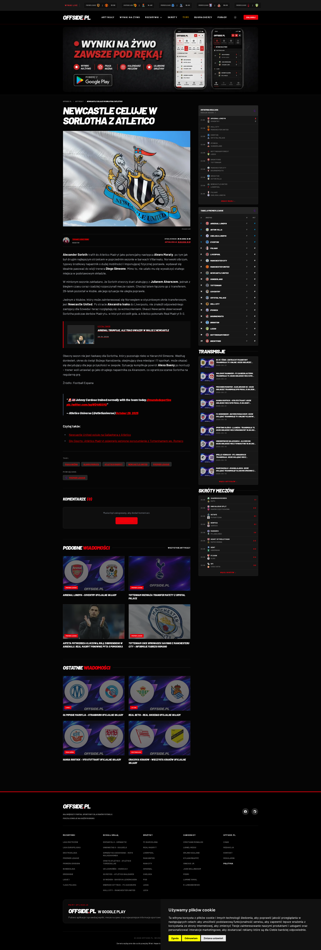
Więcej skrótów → (228, 572)
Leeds (213, 328)
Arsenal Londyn (218, 223)
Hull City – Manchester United (119, 890)
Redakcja (228, 847)
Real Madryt (150, 847)
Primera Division (71, 863)
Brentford (215, 341)
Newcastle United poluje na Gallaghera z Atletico (100, 434)
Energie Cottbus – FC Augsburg (119, 885)
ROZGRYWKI (152, 17)
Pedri (186, 874)
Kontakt (228, 853)
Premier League (161, 464)
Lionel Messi (189, 847)
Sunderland (216, 279)
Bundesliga (69, 869)
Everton (214, 242)
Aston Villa (216, 229)
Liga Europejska (72, 847)
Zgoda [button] (175, 938)
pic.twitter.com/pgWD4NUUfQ (87, 404)
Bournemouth (217, 316)
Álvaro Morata (91, 464)
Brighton (214, 322)
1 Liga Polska (69, 885)
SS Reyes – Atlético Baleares (118, 874)
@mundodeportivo (159, 400)
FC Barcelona (150, 842)
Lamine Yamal (190, 879)
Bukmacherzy (203, 17)
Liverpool (215, 254)
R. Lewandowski (191, 885)
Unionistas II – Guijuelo (115, 847)
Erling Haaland (191, 853)
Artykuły (107, 17)
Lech (145, 890)
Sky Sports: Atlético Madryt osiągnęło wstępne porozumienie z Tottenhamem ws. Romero (126, 441)
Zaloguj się (126, 521)
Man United (149, 858)
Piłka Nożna (71, 464)
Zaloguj (250, 17)
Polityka (228, 863)
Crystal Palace (218, 297)
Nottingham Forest (219, 335)
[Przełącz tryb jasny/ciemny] (235, 17)
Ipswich (214, 310)
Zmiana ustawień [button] (213, 938)
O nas (226, 842)
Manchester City (218, 260)
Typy (186, 17)
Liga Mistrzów (70, 842)
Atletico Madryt (114, 464)
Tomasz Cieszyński (80, 239)
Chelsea (147, 874)
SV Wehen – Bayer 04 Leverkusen (120, 879)
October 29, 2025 (127, 413)
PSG (145, 879)
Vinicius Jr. (189, 863)
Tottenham (215, 285)
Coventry (215, 291)
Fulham (214, 248)
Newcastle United (137, 464)
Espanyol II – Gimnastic (115, 842)
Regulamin (228, 858)
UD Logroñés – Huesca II (115, 869)
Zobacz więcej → (228, 201)
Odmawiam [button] (191, 938)
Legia (146, 885)
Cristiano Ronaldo (193, 842)
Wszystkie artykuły (179, 547)
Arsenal (147, 869)
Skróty (172, 17)
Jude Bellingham (192, 869)
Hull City (215, 304)
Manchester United (219, 267)
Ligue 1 (66, 879)
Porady (222, 17)
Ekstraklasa (70, 853)
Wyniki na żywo (130, 17)
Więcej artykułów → (228, 481)
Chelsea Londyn (218, 236)
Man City (147, 863)
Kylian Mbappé (191, 858)
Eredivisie (68, 874)
